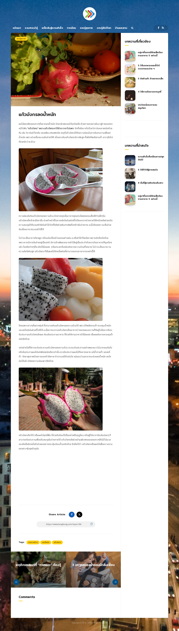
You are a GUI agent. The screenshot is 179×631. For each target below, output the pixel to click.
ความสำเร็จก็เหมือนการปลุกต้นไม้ (151, 158)
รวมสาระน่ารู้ (31, 28)
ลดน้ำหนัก (45, 542)
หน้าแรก (17, 28)
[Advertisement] (66, 474)
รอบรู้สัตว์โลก (104, 28)
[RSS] (163, 28)
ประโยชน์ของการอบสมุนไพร (147, 106)
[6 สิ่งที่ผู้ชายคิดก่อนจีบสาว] (130, 186)
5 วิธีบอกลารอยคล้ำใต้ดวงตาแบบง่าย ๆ (149, 67)
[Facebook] (158, 28)
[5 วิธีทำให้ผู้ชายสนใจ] (130, 173)
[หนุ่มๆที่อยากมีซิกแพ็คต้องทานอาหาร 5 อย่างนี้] (130, 56)
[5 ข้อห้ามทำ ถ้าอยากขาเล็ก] (130, 82)
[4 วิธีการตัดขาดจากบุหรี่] (130, 95)
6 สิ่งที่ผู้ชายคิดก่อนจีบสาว (150, 183)
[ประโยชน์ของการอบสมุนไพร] (130, 108)
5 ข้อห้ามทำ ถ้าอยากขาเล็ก (150, 78)
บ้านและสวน (121, 28)
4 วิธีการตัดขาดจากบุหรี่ (149, 91)
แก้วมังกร (57, 542)
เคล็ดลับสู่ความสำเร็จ (52, 28)
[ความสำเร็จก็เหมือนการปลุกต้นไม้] (130, 160)
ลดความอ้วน (33, 542)
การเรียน (71, 28)
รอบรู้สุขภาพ (86, 28)
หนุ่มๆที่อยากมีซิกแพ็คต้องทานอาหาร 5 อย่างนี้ (150, 54)
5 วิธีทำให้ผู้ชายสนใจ (148, 169)
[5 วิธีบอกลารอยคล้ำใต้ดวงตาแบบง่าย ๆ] (130, 69)
